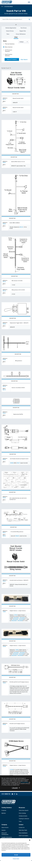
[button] (29, 840)
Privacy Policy (16, 858)
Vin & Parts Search (8, 6)
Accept (16, 855)
